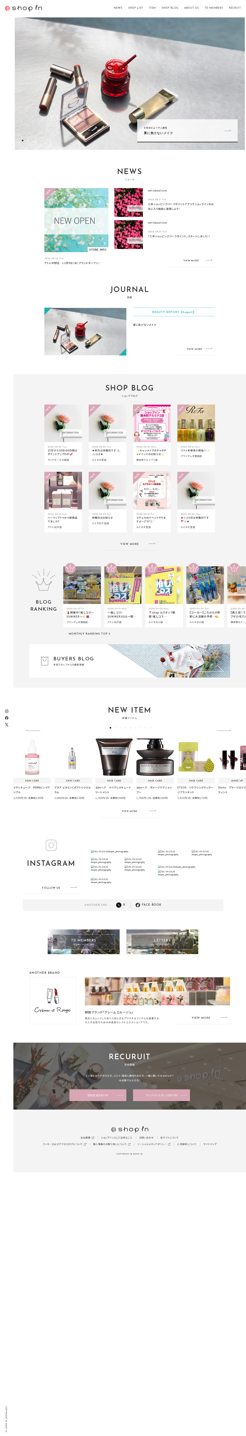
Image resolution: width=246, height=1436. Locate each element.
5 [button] (125, 728)
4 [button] (120, 728)
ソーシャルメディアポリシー (152, 1144)
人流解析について (187, 1144)
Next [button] (225, 731)
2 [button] (27, 140)
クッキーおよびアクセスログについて (63, 1144)
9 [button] (145, 728)
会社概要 (85, 1137)
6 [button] (130, 728)
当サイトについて (169, 1137)
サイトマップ (210, 1144)
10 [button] (150, 728)
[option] (129, 84)
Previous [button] (34, 731)
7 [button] (135, 728)
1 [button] (22, 140)
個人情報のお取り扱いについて (110, 1144)
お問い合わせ (146, 1137)
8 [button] (140, 728)
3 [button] (115, 728)
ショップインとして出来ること (116, 1137)
